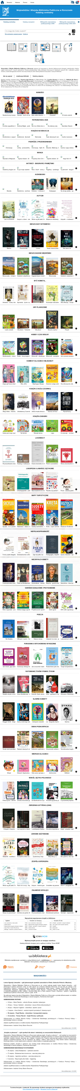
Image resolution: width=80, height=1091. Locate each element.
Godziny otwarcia (38, 76)
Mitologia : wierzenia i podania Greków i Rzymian (15, 929)
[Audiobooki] (23, 52)
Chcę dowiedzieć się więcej (31, 1089)
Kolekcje (25, 34)
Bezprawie (55, 927)
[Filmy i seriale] (57, 52)
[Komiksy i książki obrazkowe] (45, 52)
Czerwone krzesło (32, 929)
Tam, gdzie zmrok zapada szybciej (60, 924)
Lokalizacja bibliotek (22, 76)
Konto (32, 2)
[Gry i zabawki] (40, 63)
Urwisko (54, 926)
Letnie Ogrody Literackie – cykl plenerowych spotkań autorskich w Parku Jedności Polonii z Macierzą (37, 982)
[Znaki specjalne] (73, 34)
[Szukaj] (73, 31)
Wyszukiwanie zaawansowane (13, 34)
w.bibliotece (46, 960)
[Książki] (12, 52)
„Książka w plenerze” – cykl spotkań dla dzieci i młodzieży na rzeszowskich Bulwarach (32, 1032)
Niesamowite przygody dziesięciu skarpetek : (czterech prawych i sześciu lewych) (22, 926)
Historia (17, 2)
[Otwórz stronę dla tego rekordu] (9, 105)
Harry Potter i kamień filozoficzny (11, 927)
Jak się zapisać (7, 76)
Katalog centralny (9, 22)
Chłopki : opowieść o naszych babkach (37, 926)
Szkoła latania (7, 924)
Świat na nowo (56, 929)
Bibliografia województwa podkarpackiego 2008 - (48, 22)
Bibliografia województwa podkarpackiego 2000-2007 (67, 22)
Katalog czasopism (29, 22)
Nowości (9, 2)
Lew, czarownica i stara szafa (10, 922)
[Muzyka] (68, 52)
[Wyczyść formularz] (69, 34)
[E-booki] (34, 52)
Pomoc (25, 2)
